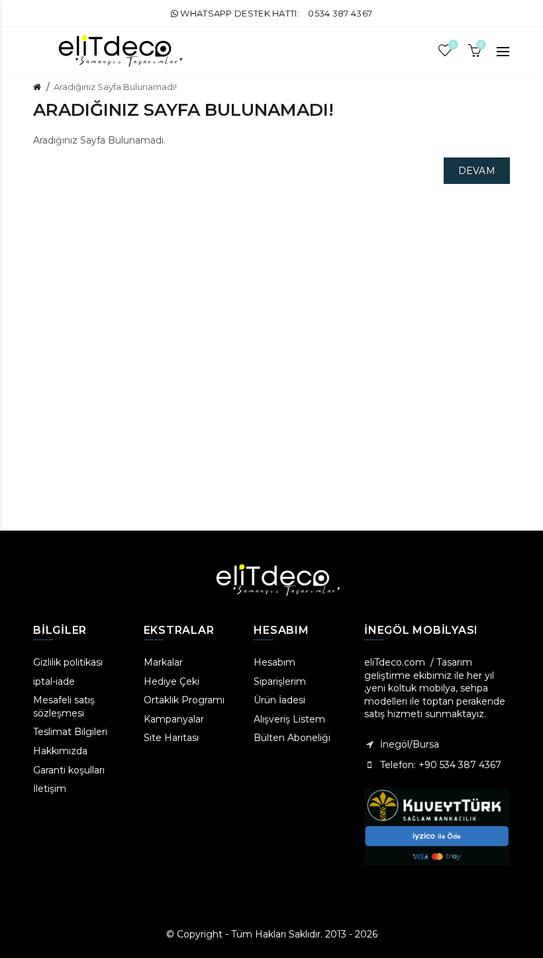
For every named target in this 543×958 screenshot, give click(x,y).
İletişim (49, 789)
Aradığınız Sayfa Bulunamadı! (115, 86)
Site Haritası (171, 738)
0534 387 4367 (340, 13)
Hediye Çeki (171, 681)
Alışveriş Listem (289, 719)
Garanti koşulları (69, 770)
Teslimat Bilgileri (70, 732)
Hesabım (274, 662)
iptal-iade (54, 681)
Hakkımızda (60, 751)
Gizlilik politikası (68, 662)
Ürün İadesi (279, 700)
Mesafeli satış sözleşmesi (64, 706)
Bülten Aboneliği (292, 738)
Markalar (163, 662)
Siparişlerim (280, 681)
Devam (477, 171)
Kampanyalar (174, 719)
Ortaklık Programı (184, 700)
